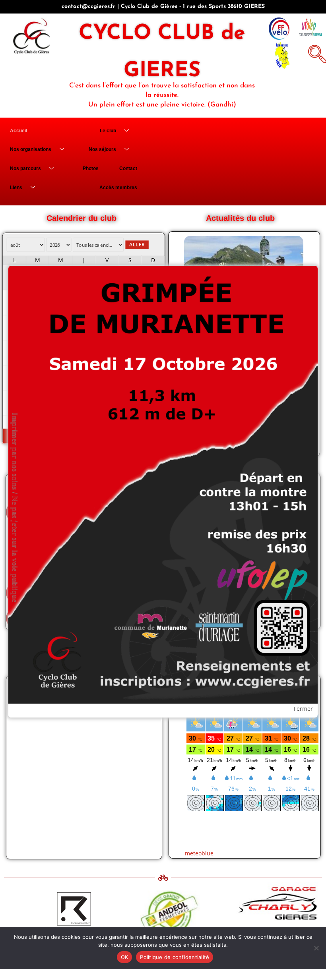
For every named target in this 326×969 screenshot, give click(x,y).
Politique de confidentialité (174, 957)
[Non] (316, 948)
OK (124, 957)
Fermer (303, 708)
